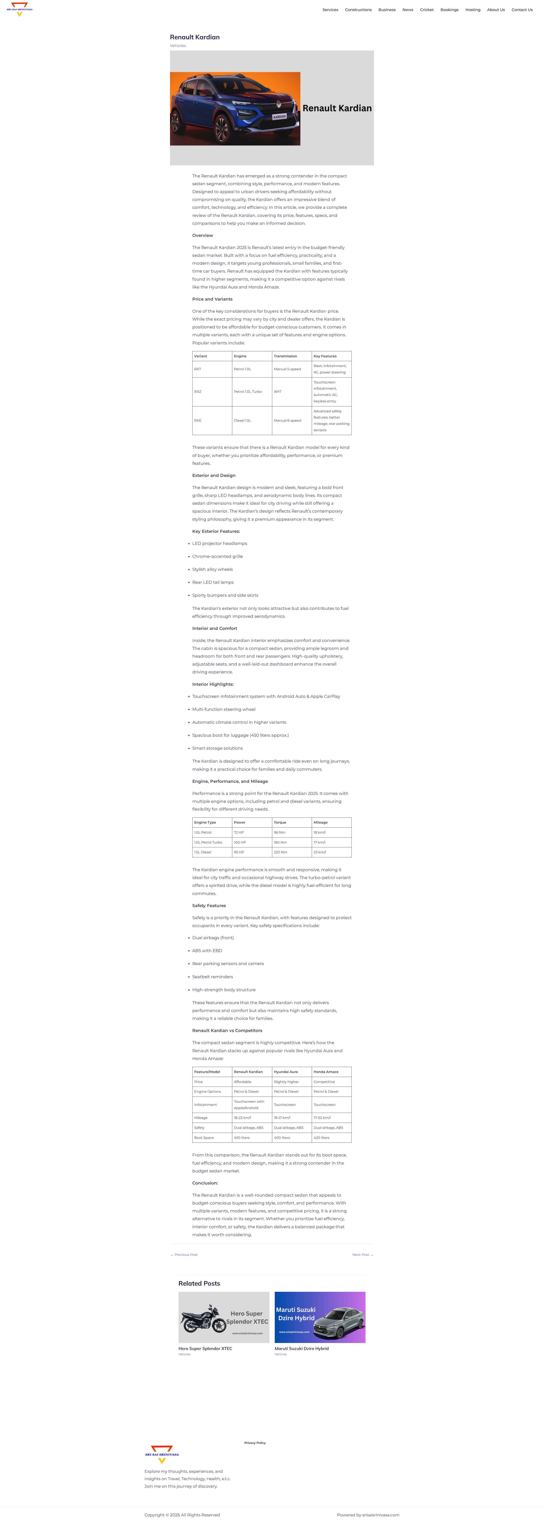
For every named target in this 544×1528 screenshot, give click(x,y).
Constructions (358, 9)
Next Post (363, 1255)
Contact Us (522, 9)
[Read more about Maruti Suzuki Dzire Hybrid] (320, 1317)
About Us (496, 9)
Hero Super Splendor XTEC (205, 1348)
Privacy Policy (255, 1443)
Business (387, 9)
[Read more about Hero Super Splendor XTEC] (223, 1317)
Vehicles (178, 45)
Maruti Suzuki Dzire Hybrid (302, 1348)
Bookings (450, 9)
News (407, 9)
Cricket (427, 9)
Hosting (472, 9)
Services (330, 9)
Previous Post (184, 1255)
